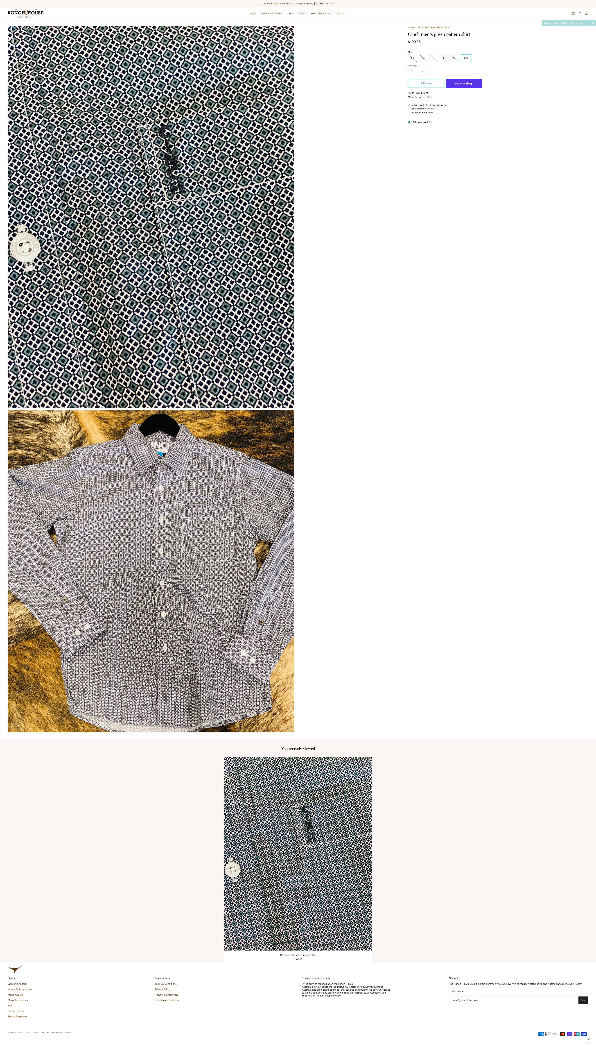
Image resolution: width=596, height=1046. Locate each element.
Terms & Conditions (165, 983)
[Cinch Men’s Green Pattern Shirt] (298, 854)
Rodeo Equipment (18, 1016)
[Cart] (586, 13)
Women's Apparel (17, 983)
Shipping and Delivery (167, 1000)
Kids (10, 1005)
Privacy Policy (162, 989)
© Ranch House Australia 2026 (23, 1033)
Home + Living (16, 1011)
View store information (422, 113)
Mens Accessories (18, 1000)
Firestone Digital (62, 1033)
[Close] (592, 23)
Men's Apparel (15, 994)
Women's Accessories (20, 989)
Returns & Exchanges (166, 994)
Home (411, 27)
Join (583, 1000)
